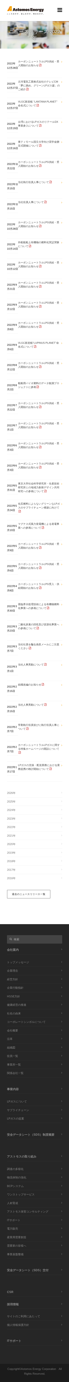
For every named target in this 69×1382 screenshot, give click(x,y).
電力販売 (12, 1228)
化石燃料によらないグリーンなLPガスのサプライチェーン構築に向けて (39, 505)
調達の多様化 (15, 1168)
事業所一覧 (14, 1064)
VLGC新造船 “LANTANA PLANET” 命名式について (37, 103)
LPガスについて (17, 1101)
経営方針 (12, 979)
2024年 (11, 810)
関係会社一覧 (15, 1073)
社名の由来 (14, 1013)
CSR (10, 1292)
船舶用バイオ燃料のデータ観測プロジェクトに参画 (38, 385)
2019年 (11, 852)
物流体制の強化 (16, 1177)
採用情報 (13, 1304)
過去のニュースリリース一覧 (28, 894)
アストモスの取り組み (21, 1156)
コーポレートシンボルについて (26, 1021)
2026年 (11, 792)
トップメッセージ (18, 962)
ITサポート (13, 1220)
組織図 (11, 1047)
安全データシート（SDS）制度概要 (30, 1134)
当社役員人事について (31, 202)
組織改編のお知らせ (29, 684)
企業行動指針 (15, 987)
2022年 (11, 827)
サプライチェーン (18, 1110)
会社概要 (12, 1030)
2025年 (11, 801)
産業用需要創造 (16, 1237)
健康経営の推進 (16, 1004)
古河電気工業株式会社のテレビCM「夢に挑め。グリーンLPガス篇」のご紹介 (39, 85)
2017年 (11, 869)
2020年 (11, 844)
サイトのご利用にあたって (23, 1316)
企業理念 (12, 970)
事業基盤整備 (15, 1254)
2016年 (11, 878)
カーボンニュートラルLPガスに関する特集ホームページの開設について (39, 746)
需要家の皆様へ (16, 1245)
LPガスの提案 (15, 1118)
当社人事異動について (31, 664)
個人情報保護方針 (18, 1324)
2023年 (11, 818)
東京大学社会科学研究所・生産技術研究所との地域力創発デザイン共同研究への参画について (38, 487)
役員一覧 (12, 1056)
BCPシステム (15, 1186)
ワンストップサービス (21, 1194)
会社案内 (13, 949)
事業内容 (13, 1089)
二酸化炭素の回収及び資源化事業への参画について (38, 626)
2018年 (11, 861)
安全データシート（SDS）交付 (28, 1270)
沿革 (10, 1038)
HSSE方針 (13, 996)
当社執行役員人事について (33, 182)
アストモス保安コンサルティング (27, 1211)
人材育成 (12, 1203)
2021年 (11, 835)
